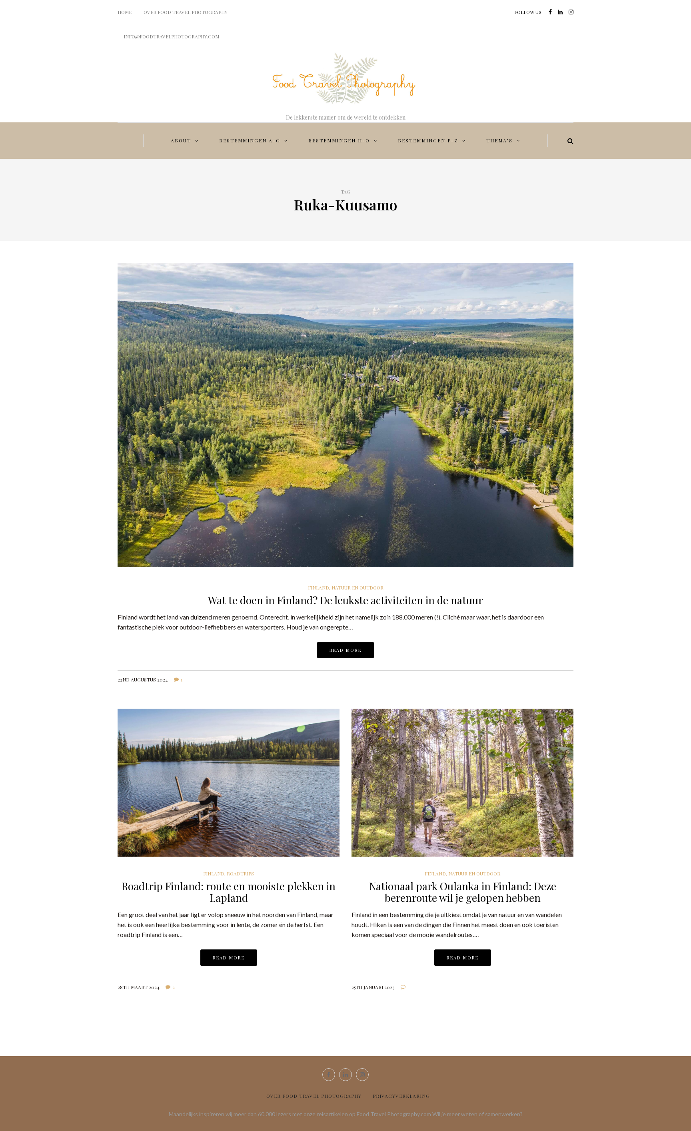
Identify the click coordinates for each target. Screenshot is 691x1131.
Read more (345, 650)
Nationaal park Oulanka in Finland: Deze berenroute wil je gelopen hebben (462, 892)
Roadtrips (240, 873)
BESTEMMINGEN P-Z (428, 140)
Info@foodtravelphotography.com (171, 36)
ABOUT (181, 140)
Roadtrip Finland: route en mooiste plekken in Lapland (229, 892)
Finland (318, 587)
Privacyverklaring (401, 1096)
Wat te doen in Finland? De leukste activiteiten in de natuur (345, 600)
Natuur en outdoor (357, 587)
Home (125, 12)
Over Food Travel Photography (186, 12)
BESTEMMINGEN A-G (249, 140)
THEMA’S (499, 140)
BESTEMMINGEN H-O (339, 140)
